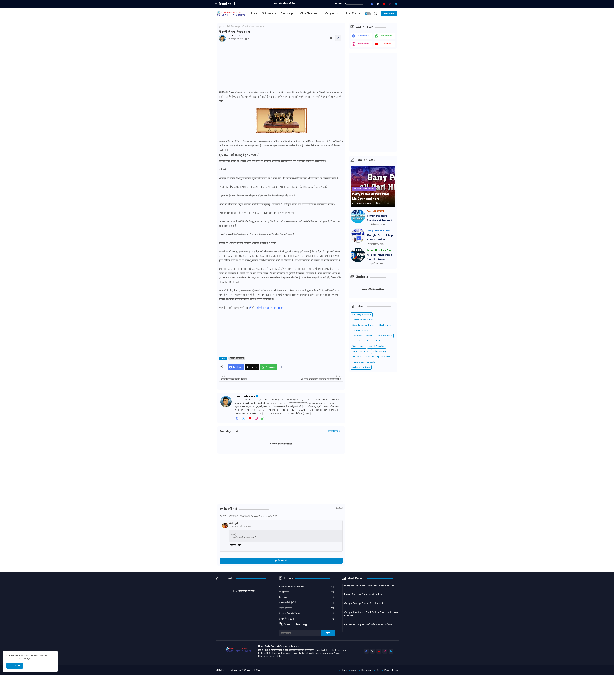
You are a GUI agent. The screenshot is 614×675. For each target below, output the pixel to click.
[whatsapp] (262, 419)
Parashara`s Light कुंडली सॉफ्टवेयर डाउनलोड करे (369, 625)
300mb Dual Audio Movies (306, 587)
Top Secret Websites (362, 336)
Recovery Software (361, 315)
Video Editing (379, 351)
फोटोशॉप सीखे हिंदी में (306, 603)
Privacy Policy (391, 670)
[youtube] (384, 4)
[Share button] (281, 367)
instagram (363, 44)
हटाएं (239, 545)
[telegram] (396, 4)
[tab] (254, 14)
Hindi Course (352, 13)
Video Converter (360, 351)
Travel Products (384, 336)
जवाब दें (233, 545)
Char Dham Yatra (310, 13)
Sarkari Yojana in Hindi (363, 320)
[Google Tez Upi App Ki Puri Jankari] (358, 235)
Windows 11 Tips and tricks (378, 357)
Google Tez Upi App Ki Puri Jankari (380, 237)
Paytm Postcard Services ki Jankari (379, 218)
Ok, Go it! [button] (15, 666)
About (354, 670)
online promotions (361, 367)
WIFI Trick (356, 357)
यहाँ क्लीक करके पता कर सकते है (269, 308)
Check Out (23, 659)
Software (267, 13)
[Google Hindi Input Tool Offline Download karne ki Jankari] (358, 255)
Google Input (333, 13)
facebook (363, 36)
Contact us (367, 670)
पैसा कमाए (306, 598)
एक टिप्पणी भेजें (281, 561)
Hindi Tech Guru (245, 396)
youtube (386, 44)
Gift (378, 670)
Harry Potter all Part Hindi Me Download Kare (369, 586)
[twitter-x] (378, 4)
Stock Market (385, 325)
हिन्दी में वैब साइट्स (233, 27)
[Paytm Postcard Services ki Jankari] (358, 216)
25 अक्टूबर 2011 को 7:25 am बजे (240, 526)
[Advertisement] (281, 68)
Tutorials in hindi (360, 341)
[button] (368, 13)
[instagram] (390, 4)
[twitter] (243, 419)
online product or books (363, 362)
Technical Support (361, 330)
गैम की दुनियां (306, 592)
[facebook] (372, 4)
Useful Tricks (358, 346)
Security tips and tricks (363, 325)
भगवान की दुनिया (306, 608)
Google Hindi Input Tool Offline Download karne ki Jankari (379, 257)
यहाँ (249, 308)
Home (254, 13)
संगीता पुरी (233, 523)
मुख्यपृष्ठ (222, 27)
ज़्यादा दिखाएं (333, 431)
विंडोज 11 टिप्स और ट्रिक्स (306, 614)
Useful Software (380, 341)
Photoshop (286, 13)
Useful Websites (376, 346)
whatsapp (386, 36)
